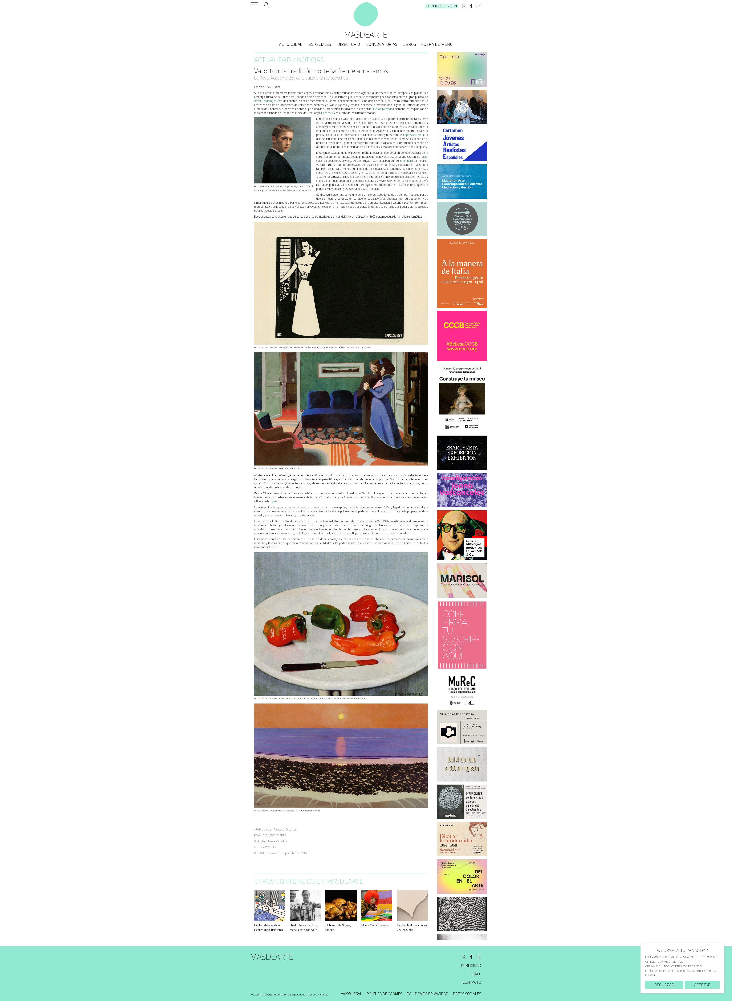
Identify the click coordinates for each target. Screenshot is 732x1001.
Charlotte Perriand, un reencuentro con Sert (304, 927)
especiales (320, 44)
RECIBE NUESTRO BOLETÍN (442, 6)
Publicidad (471, 965)
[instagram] (479, 6)
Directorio (348, 44)
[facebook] (471, 6)
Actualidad (291, 44)
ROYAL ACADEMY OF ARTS (270, 835)
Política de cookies (384, 994)
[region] (682, 968)
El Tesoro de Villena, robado (338, 927)
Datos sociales (467, 994)
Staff (475, 974)
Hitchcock (327, 113)
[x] (463, 6)
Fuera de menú (437, 44)
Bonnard (407, 160)
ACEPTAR (702, 985)
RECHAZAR (664, 985)
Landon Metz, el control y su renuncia (412, 927)
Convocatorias (381, 44)
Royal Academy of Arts (268, 101)
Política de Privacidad (427, 994)
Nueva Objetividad (383, 109)
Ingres (273, 501)
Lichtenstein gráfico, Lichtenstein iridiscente (269, 927)
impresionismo (412, 135)
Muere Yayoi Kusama (374, 925)
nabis (424, 156)
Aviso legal (351, 994)
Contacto (472, 982)
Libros (409, 44)
